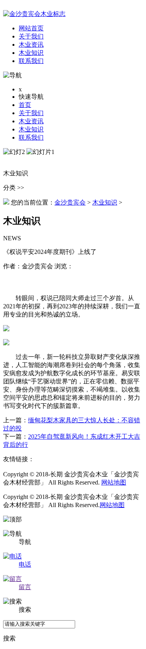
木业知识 (31, 129)
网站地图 (113, 482)
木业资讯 (31, 121)
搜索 (9, 638)
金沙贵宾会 (70, 202)
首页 (25, 104)
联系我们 (31, 137)
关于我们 (31, 113)
